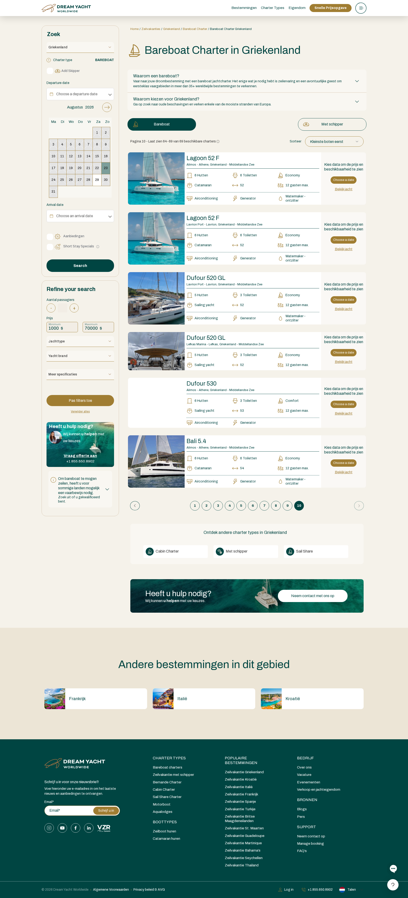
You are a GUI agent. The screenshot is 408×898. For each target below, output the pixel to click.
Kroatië (292, 698)
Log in (288, 889)
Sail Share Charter (167, 797)
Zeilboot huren (164, 831)
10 (299, 505)
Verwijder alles (80, 411)
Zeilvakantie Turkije (240, 809)
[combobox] (334, 141)
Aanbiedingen (73, 236)
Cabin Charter (167, 551)
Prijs (50, 318)
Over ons (304, 767)
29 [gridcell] (97, 180)
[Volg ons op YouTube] (62, 828)
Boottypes (165, 822)
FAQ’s (302, 851)
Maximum (91, 324)
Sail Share (304, 551)
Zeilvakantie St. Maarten (244, 828)
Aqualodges (162, 812)
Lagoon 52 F (203, 158)
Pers (301, 817)
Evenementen (308, 782)
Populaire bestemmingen (241, 760)
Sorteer (295, 141)
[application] (80, 150)
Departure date (58, 83)
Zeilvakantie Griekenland (244, 772)
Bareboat (162, 124)
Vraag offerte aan (80, 456)
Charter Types (169, 758)
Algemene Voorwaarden (111, 889)
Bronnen (307, 800)
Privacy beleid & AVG (149, 889)
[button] (80, 489)
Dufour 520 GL (206, 278)
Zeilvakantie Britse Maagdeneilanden (240, 819)
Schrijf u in (106, 810)
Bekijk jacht (344, 189)
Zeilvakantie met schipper (173, 775)
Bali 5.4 (196, 441)
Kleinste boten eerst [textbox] (326, 142)
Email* (49, 802)
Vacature (304, 775)
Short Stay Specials (78, 246)
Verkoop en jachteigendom (318, 789)
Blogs (302, 809)
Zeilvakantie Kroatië (241, 779)
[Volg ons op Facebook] (75, 828)
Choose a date (343, 180)
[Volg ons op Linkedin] (89, 828)
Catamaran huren (166, 838)
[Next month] (107, 107)
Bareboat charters (167, 767)
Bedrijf (305, 758)
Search (80, 266)
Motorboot (161, 804)
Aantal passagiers (60, 300)
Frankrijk (77, 698)
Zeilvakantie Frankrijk (241, 794)
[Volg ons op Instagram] (49, 828)
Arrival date (55, 205)
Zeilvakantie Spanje (240, 801)
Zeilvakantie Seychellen (244, 858)
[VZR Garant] (103, 828)
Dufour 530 (202, 383)
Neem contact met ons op (312, 596)
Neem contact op (311, 836)
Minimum (55, 324)
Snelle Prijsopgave (330, 8)
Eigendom (297, 8)
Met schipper (332, 124)
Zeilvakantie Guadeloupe (244, 836)
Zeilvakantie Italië (239, 787)
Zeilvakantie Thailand (242, 865)
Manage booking (310, 843)
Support (306, 827)
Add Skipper (70, 71)
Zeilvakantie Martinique (243, 843)
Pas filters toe (80, 401)
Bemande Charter (167, 782)
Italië (182, 698)
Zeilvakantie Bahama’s (242, 850)
